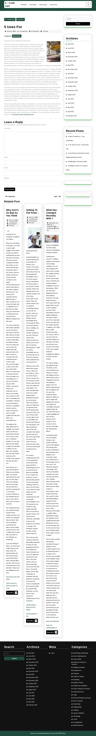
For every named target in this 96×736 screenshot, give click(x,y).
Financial (76, 673)
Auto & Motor (77, 659)
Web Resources (78, 725)
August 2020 (71, 94)
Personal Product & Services (82, 698)
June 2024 (71, 48)
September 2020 (73, 90)
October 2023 (72, 61)
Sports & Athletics (78, 713)
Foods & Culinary (78, 676)
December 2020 (72, 78)
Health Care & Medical (80, 685)
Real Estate (16, 36)
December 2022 (72, 69)
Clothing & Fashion (79, 667)
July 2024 (71, 44)
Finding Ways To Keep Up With (77, 161)
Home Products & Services (81, 688)
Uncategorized (77, 722)
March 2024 (71, 52)
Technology (76, 716)
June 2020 (71, 103)
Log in (52, 653)
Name (6, 157)
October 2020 (72, 86)
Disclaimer (24, 4)
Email (6, 167)
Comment (7, 128)
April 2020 (71, 111)
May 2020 (71, 107)
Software (76, 710)
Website (6, 178)
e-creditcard (23, 31)
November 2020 (72, 82)
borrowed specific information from (23, 114)
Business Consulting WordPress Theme (43, 733)
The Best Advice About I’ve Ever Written (31, 607)
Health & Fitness (78, 682)
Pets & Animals (78, 701)
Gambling (76, 679)
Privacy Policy (43, 4)
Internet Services (78, 692)
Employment (77, 670)
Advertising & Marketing (80, 653)
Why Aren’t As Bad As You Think (12, 213)
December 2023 (72, 56)
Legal (75, 695)
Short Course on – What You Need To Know (11, 585)
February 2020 (72, 116)
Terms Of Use (53, 4)
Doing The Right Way (52, 621)
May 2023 (71, 65)
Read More (12, 593)
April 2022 (71, 73)
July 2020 (71, 99)
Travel (75, 719)
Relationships (77, 707)
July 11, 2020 (11, 31)
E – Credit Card (10, 19)
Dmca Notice (33, 4)
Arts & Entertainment (79, 656)
